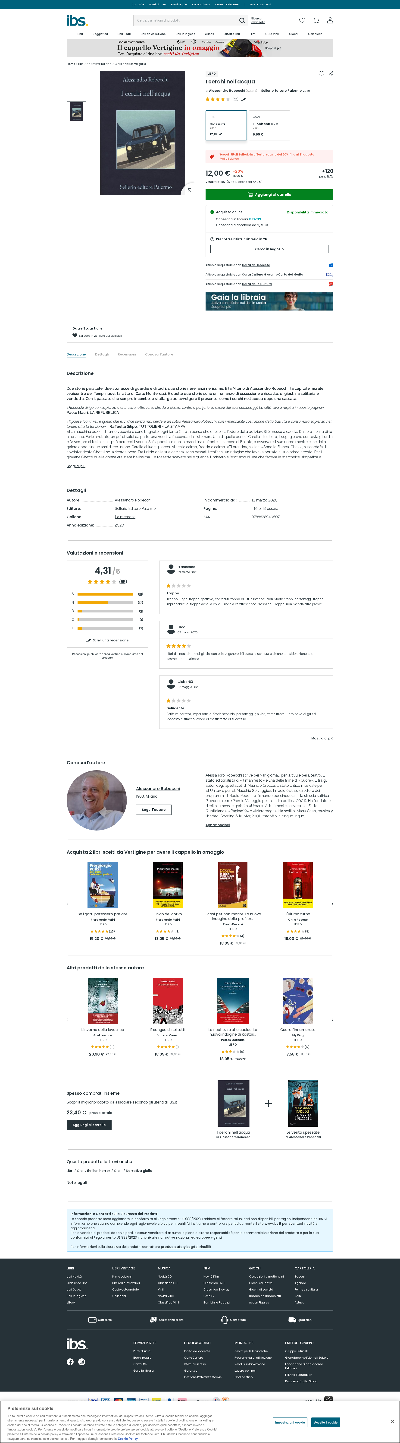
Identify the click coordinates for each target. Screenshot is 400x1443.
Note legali (77, 1182)
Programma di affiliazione (253, 1358)
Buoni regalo (179, 4)
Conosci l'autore (159, 354)
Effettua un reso (195, 1364)
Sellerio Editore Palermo (281, 90)
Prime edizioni (121, 1276)
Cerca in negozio (269, 249)
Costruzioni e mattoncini (266, 1276)
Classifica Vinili (169, 1302)
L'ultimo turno (298, 914)
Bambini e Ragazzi (216, 1302)
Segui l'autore (154, 809)
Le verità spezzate (303, 1132)
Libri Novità (74, 1276)
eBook (71, 1302)
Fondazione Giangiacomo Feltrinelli (304, 1366)
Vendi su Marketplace (249, 1364)
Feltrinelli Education (298, 1375)
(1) (141, 620)
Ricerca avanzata (258, 20)
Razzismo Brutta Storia (301, 1381)
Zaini (298, 1296)
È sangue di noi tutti (167, 1030)
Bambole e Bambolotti (265, 1296)
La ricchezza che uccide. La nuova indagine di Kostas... (232, 1032)
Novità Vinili (166, 1296)
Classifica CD (167, 1283)
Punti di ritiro (157, 4)
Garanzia (190, 1371)
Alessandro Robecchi (227, 90)
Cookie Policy (128, 1438)
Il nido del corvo (167, 914)
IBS (222, 182)
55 (235, 99)
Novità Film (211, 1276)
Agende (300, 1283)
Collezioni (119, 1296)
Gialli (118, 1170)
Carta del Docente (256, 265)
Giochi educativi (260, 1283)
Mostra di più (322, 738)
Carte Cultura (201, 4)
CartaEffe (138, 4)
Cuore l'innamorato (298, 1030)
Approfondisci (218, 825)
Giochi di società (261, 1289)
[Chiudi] (393, 1421)
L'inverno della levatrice (102, 1030)
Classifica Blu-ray (216, 1289)
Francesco (186, 567)
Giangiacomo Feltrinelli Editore (306, 1358)
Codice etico (243, 1377)
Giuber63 (185, 681)
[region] (200, 1422)
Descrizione (76, 354)
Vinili (161, 1289)
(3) (141, 611)
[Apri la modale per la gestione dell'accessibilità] (328, 1400)
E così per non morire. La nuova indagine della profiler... (232, 916)
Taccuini (301, 1276)
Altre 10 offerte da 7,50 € (244, 182)
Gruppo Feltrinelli (296, 1351)
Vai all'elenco (229, 159)
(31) (140, 594)
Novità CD (165, 1276)
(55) (123, 581)
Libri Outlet (74, 1289)
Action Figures (259, 1302)
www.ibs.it (273, 1223)
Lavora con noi (245, 1371)
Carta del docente (226, 4)
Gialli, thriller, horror (93, 1170)
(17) (140, 603)
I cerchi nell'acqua (233, 1132)
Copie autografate (125, 1289)
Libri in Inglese (76, 1296)
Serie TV (208, 1296)
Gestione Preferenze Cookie (203, 1377)
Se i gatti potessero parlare (103, 914)
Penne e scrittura (306, 1289)
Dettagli (102, 354)
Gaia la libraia (143, 1371)
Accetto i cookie (326, 1422)
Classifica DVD (213, 1283)
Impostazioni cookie (290, 1422)
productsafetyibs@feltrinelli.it (186, 1246)
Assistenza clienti (260, 4)
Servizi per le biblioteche (251, 1351)
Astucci (300, 1302)
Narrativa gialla (139, 1170)
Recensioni (127, 354)
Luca (181, 627)
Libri (70, 1170)
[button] (242, 20)
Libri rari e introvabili (126, 1283)
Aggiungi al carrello (272, 194)
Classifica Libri (77, 1283)
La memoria (125, 517)
